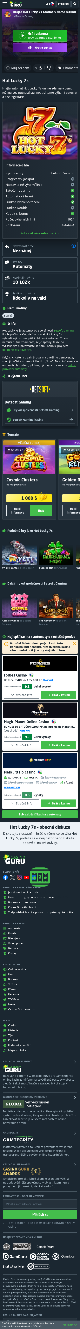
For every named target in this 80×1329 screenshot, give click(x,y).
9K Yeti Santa (18, 567)
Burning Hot (53, 567)
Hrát (41, 510)
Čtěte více (37, 1326)
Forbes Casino (16, 675)
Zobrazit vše (12, 787)
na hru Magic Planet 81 (45, 726)
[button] (73, 246)
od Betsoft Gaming (23, 16)
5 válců (8, 315)
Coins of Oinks (16, 622)
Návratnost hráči (23, 246)
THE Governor (52, 622)
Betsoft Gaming (64, 330)
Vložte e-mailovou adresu (21, 1201)
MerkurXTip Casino (20, 772)
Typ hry (17, 262)
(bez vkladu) (11, 730)
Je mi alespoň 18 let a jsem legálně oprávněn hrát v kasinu (41, 1224)
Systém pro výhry (24, 293)
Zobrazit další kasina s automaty (40, 814)
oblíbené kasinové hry (16, 350)
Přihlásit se (40, 1215)
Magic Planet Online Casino (27, 721)
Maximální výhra (23, 277)
